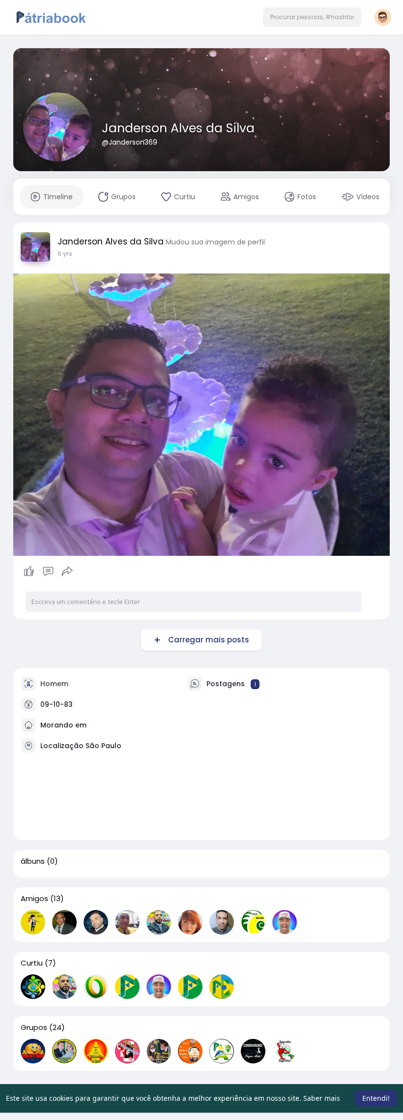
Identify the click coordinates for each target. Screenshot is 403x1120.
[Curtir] (48, 571)
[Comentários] (48, 571)
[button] (312, 17)
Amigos (34, 899)
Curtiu (32, 963)
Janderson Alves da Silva (178, 128)
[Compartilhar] (67, 571)
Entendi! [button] (376, 1098)
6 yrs (65, 253)
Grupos (34, 1027)
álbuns (33, 861)
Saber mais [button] (321, 1098)
